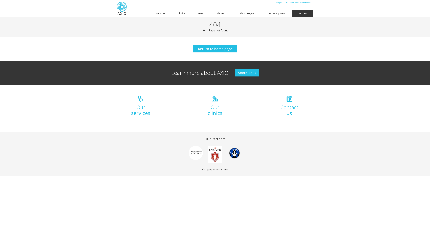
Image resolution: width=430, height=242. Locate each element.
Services (160, 13)
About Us (222, 13)
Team (201, 13)
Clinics (181, 13)
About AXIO (247, 73)
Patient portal (277, 13)
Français (278, 2)
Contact (302, 13)
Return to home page (215, 49)
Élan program (248, 13)
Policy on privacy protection (299, 2)
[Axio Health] (122, 8)
